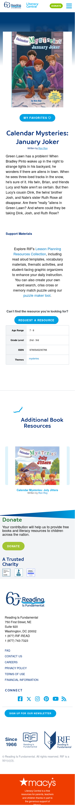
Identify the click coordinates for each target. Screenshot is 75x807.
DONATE (56, 5)
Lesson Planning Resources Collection (37, 251)
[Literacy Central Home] (32, 4)
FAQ (7, 650)
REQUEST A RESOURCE (36, 320)
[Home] (14, 4)
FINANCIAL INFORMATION (21, 680)
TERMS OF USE (17, 674)
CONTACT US (14, 656)
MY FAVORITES (36, 118)
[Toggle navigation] (69, 6)
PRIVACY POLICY (16, 668)
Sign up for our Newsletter (30, 713)
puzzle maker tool (36, 295)
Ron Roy (43, 148)
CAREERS (11, 662)
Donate (13, 546)
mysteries (34, 358)
